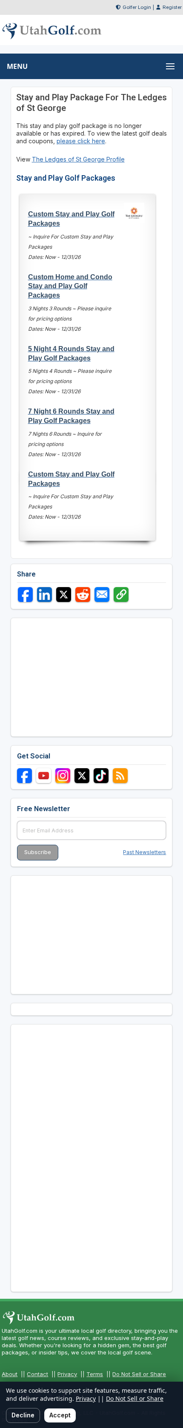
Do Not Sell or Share (139, 1374)
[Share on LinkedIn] (44, 594)
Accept (60, 1415)
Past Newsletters (144, 852)
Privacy (67, 1374)
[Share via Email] (101, 594)
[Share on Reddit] (82, 594)
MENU (17, 66)
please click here (81, 141)
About (9, 1374)
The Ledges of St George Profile (78, 159)
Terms (94, 1374)
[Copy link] (121, 594)
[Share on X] (63, 594)
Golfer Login (137, 7)
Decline (22, 1415)
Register (172, 7)
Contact (37, 1374)
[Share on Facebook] (25, 594)
